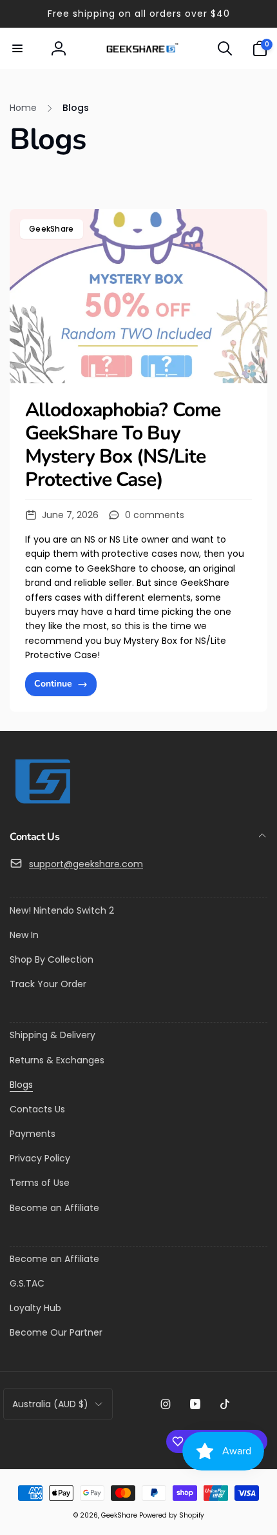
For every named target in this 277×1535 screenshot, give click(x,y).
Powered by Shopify (171, 1515)
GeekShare (51, 228)
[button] (17, 48)
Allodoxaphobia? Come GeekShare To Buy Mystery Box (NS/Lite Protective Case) (122, 445)
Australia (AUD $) (50, 1404)
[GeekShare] (42, 803)
